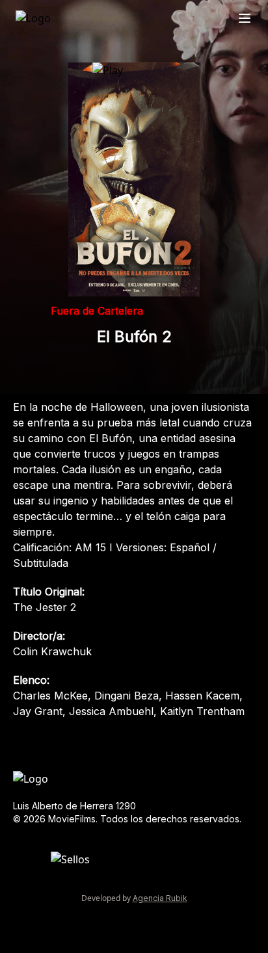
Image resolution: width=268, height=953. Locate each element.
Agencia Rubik (160, 898)
